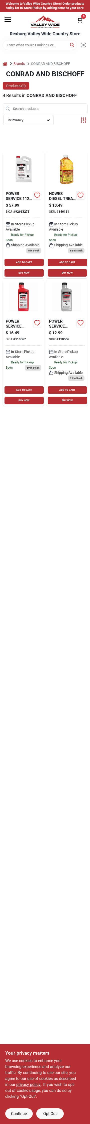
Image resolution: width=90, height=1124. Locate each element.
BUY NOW (24, 272)
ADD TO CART (24, 262)
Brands (19, 64)
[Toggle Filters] (83, 120)
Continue (19, 1113)
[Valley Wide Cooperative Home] (45, 21)
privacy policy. (28, 1084)
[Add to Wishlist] (37, 195)
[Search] (72, 45)
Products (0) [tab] (16, 86)
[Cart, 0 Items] (80, 20)
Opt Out (50, 1113)
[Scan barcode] (83, 45)
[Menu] (7, 19)
